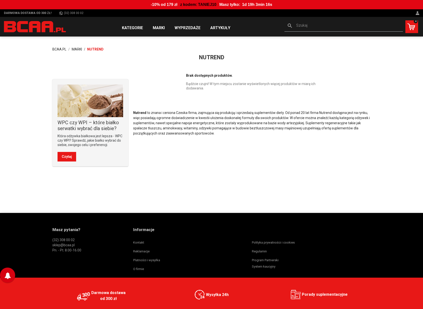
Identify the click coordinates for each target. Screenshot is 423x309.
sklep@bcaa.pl (63, 245)
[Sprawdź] (90, 100)
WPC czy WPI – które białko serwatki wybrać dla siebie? (88, 125)
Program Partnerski (265, 260)
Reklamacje (141, 251)
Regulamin (259, 251)
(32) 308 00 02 (73, 13)
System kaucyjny (263, 266)
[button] (343, 26)
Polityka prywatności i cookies (273, 242)
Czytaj (67, 157)
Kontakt (138, 242)
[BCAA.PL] (35, 26)
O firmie (138, 269)
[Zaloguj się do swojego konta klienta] (418, 13)
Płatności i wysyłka (146, 260)
